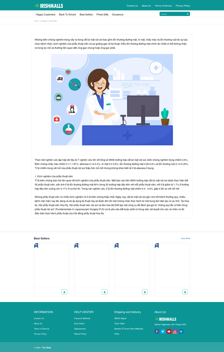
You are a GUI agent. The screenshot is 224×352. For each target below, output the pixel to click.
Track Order (119, 323)
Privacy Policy (183, 5)
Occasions (117, 14)
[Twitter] (163, 331)
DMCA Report (120, 318)
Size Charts (79, 323)
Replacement (80, 328)
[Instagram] (175, 331)
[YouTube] (169, 331)
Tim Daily (46, 347)
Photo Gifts (102, 14)
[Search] (187, 14)
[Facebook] (157, 331)
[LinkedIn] (181, 331)
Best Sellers (86, 14)
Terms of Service (163, 5)
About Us (146, 5)
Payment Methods (82, 318)
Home (36, 21)
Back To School (67, 14)
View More (185, 238)
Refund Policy (80, 333)
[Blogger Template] (51, 265)
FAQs (116, 333)
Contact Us (132, 5)
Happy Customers (45, 14)
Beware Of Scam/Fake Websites (128, 328)
